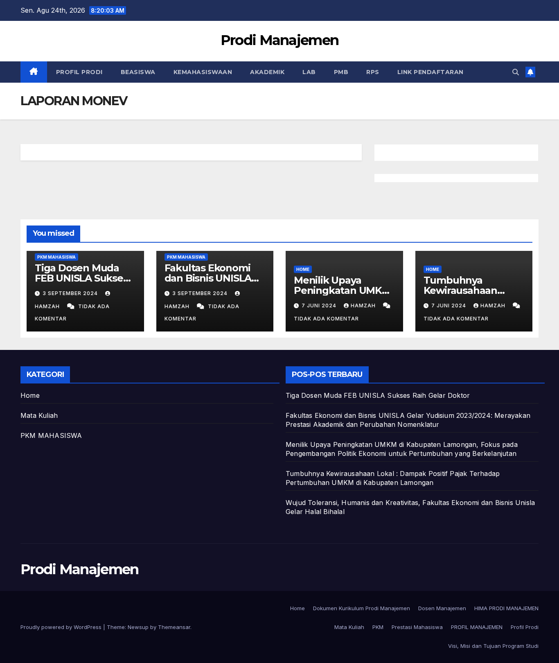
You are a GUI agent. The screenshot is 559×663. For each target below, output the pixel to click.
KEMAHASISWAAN (203, 72)
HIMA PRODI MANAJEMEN (506, 608)
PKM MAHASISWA (56, 257)
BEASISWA (138, 72)
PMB (341, 72)
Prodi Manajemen (280, 40)
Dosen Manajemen (442, 608)
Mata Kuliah (39, 415)
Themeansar (174, 627)
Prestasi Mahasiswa (417, 627)
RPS (372, 72)
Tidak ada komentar (326, 319)
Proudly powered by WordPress (61, 627)
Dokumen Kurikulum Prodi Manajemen (361, 608)
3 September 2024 (71, 293)
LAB (309, 72)
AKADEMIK (267, 72)
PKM (377, 627)
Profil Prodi (79, 72)
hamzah (364, 305)
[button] (515, 72)
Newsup (138, 627)
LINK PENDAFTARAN (430, 72)
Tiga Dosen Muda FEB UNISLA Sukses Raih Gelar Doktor (81, 278)
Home (302, 269)
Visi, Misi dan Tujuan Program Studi (493, 646)
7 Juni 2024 (320, 305)
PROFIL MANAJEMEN (477, 627)
